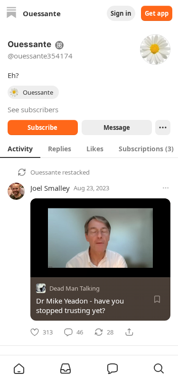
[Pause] (40, 266)
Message (116, 127)
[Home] (11, 13)
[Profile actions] (162, 127)
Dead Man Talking (74, 288)
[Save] (157, 299)
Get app (157, 13)
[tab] (20, 148)
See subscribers (33, 109)
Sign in (121, 13)
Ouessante (45, 172)
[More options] (165, 188)
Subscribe (42, 127)
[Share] (129, 332)
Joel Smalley (50, 188)
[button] (19, 368)
